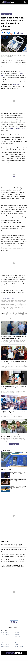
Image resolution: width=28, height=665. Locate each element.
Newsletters (17, 634)
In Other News (5, 319)
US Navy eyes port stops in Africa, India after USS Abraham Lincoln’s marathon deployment (13, 555)
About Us (17, 642)
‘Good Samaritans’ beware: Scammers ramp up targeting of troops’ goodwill (13, 387)
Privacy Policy (4, 632)
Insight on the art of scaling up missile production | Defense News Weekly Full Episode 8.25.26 (18, 487)
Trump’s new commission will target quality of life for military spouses (13, 362)
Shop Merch (17, 638)
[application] (14, 459)
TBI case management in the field (16, 128)
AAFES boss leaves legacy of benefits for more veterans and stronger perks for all (13, 337)
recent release (16, 84)
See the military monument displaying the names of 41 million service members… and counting (18, 480)
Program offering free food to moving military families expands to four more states (13, 412)
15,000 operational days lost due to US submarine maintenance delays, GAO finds (12, 566)
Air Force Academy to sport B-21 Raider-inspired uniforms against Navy (18, 473)
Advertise (3, 642)
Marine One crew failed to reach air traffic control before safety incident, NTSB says (12, 545)
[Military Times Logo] (9, 2)
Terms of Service (5, 634)
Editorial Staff (4, 648)
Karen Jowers (6, 29)
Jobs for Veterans (19, 646)
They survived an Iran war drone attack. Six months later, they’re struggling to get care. (12, 560)
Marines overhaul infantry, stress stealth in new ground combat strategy (13, 550)
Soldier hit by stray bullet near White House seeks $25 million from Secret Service (12, 435)
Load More (14, 444)
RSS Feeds (17, 636)
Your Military (6, 14)
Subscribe (17, 632)
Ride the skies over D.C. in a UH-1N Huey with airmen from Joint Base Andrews (13, 468)
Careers (16, 644)
